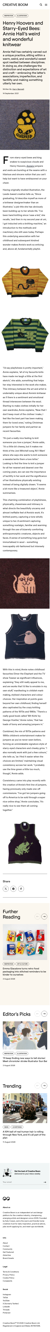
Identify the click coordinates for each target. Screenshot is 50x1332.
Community (7, 1249)
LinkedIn (6, 1307)
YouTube (6, 1300)
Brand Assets (8, 1258)
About (5, 1243)
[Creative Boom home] (15, 5)
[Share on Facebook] (21, 889)
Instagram (7, 1294)
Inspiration (8, 16)
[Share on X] (6, 889)
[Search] (41, 5)
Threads (6, 1310)
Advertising (17, 1127)
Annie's (30, 166)
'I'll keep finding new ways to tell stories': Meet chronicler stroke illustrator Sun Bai (25, 1060)
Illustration (22, 16)
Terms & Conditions (11, 1272)
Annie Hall (9, 51)
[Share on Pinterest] (13, 889)
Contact (6, 1246)
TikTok (5, 1297)
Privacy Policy (9, 1275)
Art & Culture (22, 964)
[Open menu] (46, 5)
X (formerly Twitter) (11, 1303)
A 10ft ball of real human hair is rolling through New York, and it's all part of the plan (24, 1134)
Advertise (7, 1255)
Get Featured (8, 1252)
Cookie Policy (8, 1278)
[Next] (44, 916)
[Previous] (37, 916)
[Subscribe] (45, 1182)
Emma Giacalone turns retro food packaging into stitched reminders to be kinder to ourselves (24, 971)
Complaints (7, 1281)
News (6, 1127)
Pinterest (6, 1313)
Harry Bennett (18, 89)
